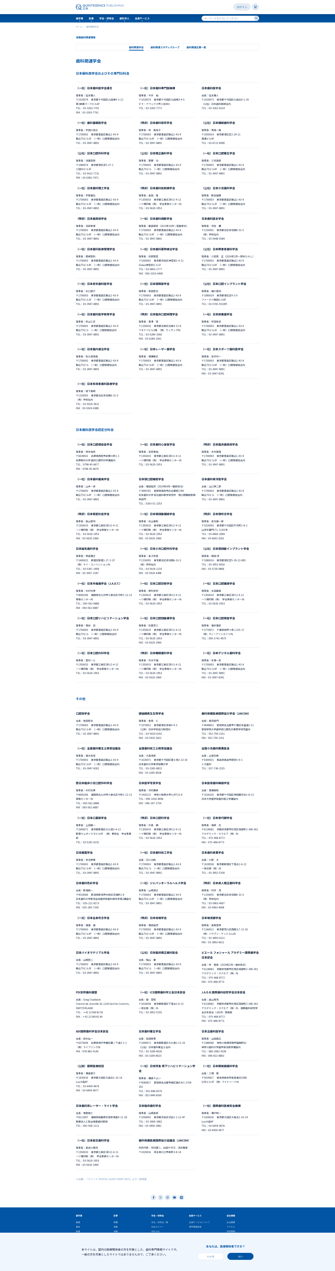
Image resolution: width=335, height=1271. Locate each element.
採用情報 (231, 1231)
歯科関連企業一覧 (196, 47)
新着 (116, 1222)
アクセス (231, 1226)
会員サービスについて (199, 1222)
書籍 (78, 1222)
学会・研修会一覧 (159, 1222)
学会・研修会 (106, 18)
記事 (91, 18)
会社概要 (231, 1222)
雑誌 (78, 1226)
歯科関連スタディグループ (165, 47)
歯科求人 (124, 18)
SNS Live (155, 1231)
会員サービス (142, 18)
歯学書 (79, 18)
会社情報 (231, 1215)
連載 (116, 1226)
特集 (116, 1231)
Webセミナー (157, 1226)
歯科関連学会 (136, 47)
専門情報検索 (195, 1226)
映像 (78, 1231)
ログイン (242, 7)
